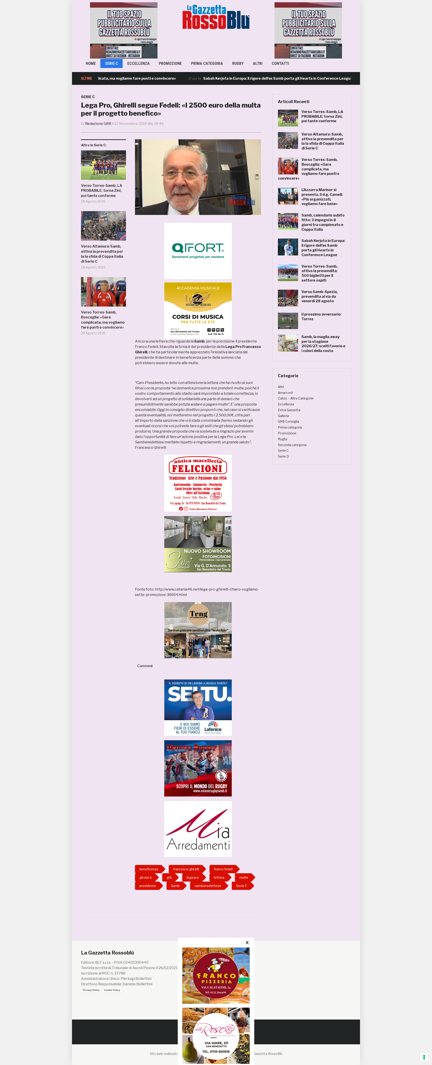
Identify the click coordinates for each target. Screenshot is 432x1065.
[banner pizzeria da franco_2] (216, 975)
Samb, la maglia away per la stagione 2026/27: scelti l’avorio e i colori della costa (323, 344)
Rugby (238, 63)
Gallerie (283, 416)
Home (91, 63)
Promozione (170, 63)
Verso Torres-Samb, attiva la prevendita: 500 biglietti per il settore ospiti (320, 273)
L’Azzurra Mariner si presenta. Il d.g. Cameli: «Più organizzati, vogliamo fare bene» (322, 197)
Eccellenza (138, 63)
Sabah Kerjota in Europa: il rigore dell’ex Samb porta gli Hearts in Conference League (247, 78)
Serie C (111, 63)
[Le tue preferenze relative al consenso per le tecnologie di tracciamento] (424, 1057)
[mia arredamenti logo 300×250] (198, 829)
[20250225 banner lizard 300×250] (198, 310)
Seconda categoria (292, 445)
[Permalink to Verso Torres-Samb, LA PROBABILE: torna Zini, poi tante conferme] (103, 166)
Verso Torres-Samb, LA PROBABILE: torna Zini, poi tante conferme (101, 190)
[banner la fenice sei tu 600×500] (198, 707)
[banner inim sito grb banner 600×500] (124, 30)
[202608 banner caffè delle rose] (216, 1035)
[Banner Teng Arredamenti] (198, 630)
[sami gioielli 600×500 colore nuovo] (198, 544)
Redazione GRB (98, 124)
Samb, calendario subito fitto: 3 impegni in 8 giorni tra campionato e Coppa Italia (323, 222)
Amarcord (285, 393)
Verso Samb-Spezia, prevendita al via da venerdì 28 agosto (320, 296)
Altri (258, 63)
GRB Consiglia (288, 421)
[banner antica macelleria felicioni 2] (198, 483)
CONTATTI (280, 63)
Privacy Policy (91, 990)
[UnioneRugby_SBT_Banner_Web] (198, 768)
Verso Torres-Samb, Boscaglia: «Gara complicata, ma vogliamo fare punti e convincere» (103, 319)
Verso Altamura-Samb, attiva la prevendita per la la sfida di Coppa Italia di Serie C (102, 254)
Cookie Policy (112, 990)
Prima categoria (207, 63)
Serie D (283, 456)
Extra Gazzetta (289, 410)
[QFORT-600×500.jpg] (198, 251)
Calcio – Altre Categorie (296, 398)
